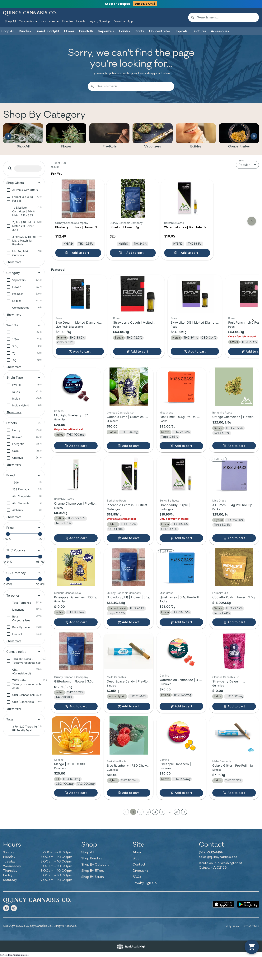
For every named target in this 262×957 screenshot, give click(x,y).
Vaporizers (152, 146)
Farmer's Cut (220, 592)
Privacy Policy (230, 926)
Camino (58, 411)
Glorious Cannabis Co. (120, 412)
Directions (140, 871)
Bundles (67, 21)
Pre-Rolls (109, 146)
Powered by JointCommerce (14, 955)
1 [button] (133, 811)
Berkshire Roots (222, 412)
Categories (26, 21)
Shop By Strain (92, 877)
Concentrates (239, 146)
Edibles (195, 146)
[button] (10, 168)
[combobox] (226, 17)
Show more (14, 262)
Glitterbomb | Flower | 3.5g (74, 681)
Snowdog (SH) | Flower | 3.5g (128, 597)
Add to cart (82, 351)
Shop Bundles (91, 858)
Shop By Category (95, 864)
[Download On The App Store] (223, 904)
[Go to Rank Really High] (131, 946)
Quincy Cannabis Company (124, 592)
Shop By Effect (92, 871)
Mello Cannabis (116, 677)
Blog (136, 858)
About (137, 852)
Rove (59, 318)
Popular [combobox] (244, 165)
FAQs (137, 877)
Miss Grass (166, 412)
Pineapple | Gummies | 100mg (75, 597)
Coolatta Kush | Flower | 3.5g (233, 597)
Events (81, 21)
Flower (66, 146)
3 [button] (148, 811)
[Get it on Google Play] (248, 904)
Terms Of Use (250, 926)
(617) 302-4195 (211, 852)
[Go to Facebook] (6, 908)
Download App (123, 21)
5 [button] (162, 811)
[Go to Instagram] (14, 908)
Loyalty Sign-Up (99, 21)
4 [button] (155, 811)
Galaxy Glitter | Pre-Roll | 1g (232, 765)
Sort (241, 160)
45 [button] (177, 811)
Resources (48, 21)
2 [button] (140, 811)
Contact (139, 864)
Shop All (10, 21)
